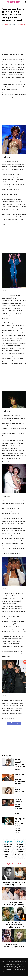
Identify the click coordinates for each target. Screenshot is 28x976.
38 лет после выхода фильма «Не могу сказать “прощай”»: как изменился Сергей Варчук (14, 904)
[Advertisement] (15, 39)
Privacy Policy (17, 967)
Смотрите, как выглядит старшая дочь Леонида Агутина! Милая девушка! (20, 778)
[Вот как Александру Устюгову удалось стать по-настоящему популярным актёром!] (8, 762)
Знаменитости (21, 24)
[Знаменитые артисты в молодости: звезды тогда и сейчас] (14, 935)
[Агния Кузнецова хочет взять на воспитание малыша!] (8, 790)
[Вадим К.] (3, 24)
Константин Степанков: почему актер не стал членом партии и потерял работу (8, 850)
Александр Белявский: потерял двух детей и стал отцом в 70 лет (14, 884)
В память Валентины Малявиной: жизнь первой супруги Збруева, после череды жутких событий (14, 925)
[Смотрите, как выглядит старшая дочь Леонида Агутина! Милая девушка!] (8, 777)
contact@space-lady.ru (17, 969)
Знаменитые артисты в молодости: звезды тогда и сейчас (14, 946)
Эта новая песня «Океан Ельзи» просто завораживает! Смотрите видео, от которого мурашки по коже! (20, 825)
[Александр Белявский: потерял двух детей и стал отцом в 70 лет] (14, 873)
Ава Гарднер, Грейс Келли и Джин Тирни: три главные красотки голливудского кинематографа (19, 849)
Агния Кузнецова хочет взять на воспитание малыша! (19, 791)
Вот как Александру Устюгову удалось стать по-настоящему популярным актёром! (20, 764)
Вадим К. (6, 24)
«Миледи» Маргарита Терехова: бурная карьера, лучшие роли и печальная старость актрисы (19, 806)
